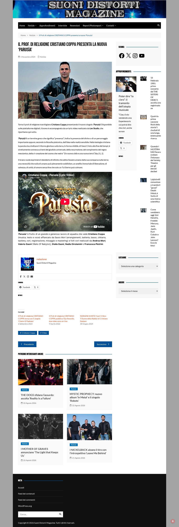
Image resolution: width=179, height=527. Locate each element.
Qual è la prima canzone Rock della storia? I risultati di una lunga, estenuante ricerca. (156, 127)
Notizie (31, 25)
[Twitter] (24, 276)
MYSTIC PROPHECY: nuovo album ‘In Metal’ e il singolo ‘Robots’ (86, 397)
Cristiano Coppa (28, 333)
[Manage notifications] (173, 521)
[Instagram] (28, 276)
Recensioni (75, 25)
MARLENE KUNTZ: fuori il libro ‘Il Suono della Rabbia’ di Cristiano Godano (94, 318)
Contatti (110, 25)
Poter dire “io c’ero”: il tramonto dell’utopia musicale (126, 103)
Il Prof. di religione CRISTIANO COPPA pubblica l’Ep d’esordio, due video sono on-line (61, 318)
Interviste (62, 25)
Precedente (29, 344)
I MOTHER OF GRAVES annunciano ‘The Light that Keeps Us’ (39, 452)
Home (22, 25)
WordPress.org (25, 506)
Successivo (101, 344)
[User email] (32, 276)
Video (44, 333)
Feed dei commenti (26, 499)
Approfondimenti (47, 25)
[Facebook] (21, 276)
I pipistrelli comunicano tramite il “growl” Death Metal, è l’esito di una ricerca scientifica (155, 190)
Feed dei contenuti (26, 493)
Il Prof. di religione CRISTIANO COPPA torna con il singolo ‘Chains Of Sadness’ (30, 318)
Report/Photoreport (92, 25)
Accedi (21, 487)
